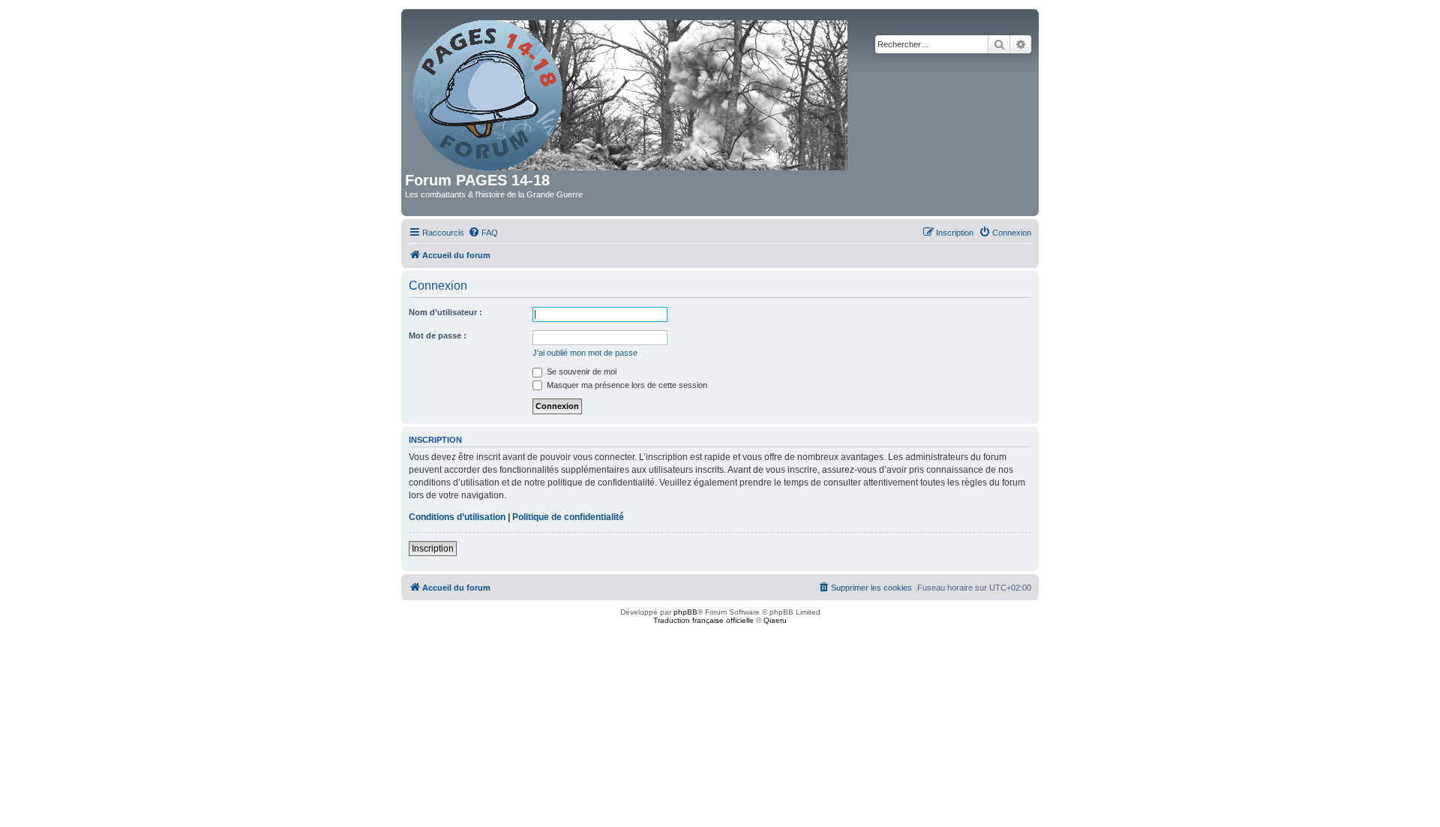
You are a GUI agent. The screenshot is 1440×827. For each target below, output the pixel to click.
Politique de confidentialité (568, 517)
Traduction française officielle (703, 620)
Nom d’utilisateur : (445, 312)
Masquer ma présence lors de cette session (625, 384)
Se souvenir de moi (580, 371)
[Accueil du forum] (631, 92)
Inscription (433, 548)
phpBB (686, 612)
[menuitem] (483, 233)
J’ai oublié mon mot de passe (585, 352)
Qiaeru (775, 620)
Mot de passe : (437, 335)
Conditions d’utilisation (457, 517)
